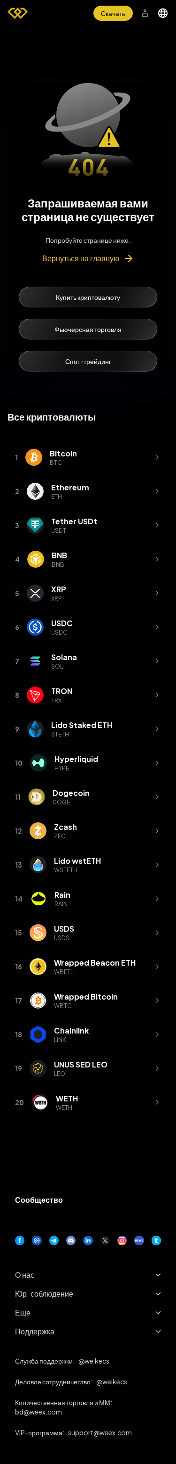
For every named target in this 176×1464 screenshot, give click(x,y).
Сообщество (39, 1200)
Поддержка (34, 1331)
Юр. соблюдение (44, 1294)
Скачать (113, 13)
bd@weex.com (38, 1411)
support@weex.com (100, 1432)
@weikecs (93, 1360)
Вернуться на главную (80, 258)
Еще (23, 1312)
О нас (24, 1275)
